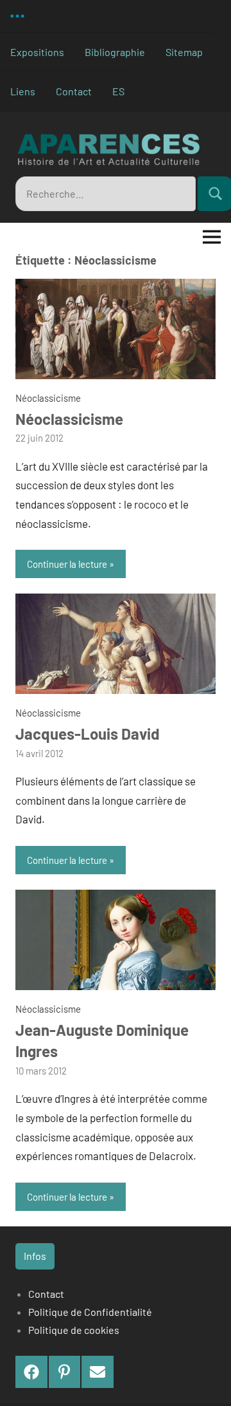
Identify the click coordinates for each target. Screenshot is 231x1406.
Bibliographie (115, 52)
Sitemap (184, 52)
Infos (35, 1256)
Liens (22, 91)
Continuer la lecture (67, 564)
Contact (74, 91)
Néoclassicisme (48, 398)
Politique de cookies (73, 1330)
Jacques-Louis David (87, 733)
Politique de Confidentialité (90, 1312)
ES (118, 91)
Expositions (37, 52)
